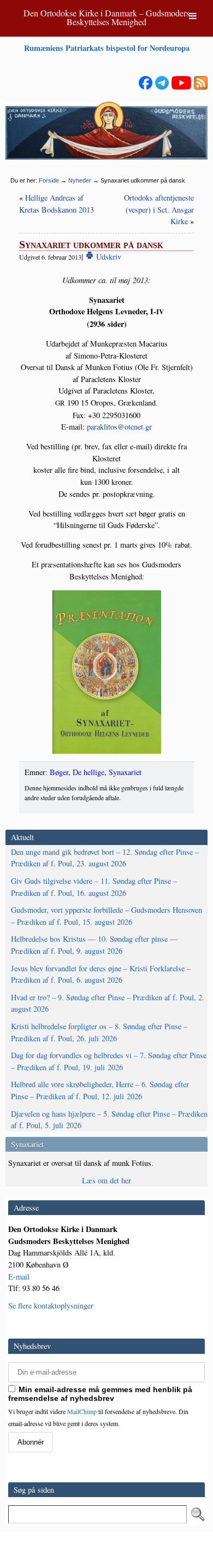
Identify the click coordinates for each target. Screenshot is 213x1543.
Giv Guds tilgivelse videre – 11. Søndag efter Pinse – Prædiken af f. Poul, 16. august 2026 (94, 887)
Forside (49, 180)
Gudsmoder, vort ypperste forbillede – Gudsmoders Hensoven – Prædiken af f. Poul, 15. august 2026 (106, 916)
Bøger (59, 772)
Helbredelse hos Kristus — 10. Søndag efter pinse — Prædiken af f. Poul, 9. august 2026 (94, 945)
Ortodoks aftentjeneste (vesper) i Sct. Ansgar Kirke (159, 209)
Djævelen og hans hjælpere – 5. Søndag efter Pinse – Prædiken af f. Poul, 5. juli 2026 (109, 1119)
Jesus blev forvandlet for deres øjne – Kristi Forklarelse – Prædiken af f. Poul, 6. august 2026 (101, 974)
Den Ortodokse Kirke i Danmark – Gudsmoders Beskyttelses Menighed (106, 17)
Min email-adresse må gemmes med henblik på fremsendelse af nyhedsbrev (100, 1394)
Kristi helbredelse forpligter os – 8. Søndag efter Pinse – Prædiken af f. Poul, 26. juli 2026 (99, 1032)
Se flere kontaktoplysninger (50, 1305)
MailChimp (82, 1411)
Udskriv (107, 256)
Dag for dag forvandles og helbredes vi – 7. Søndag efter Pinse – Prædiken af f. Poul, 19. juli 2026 (108, 1061)
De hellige (88, 772)
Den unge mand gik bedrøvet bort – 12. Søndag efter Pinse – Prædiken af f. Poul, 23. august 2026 (105, 858)
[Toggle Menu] (193, 16)
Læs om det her (106, 1180)
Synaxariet (125, 772)
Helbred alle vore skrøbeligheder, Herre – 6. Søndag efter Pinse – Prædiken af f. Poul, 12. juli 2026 (100, 1090)
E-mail (18, 1276)
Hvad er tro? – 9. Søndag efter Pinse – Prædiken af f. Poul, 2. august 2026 (107, 1003)
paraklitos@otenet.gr (119, 426)
